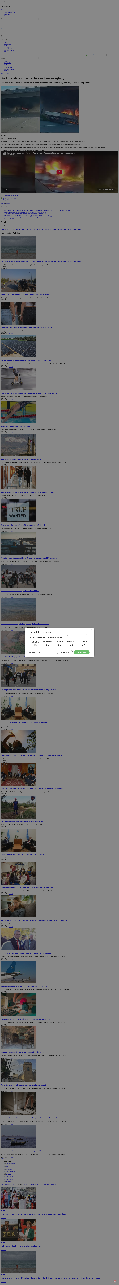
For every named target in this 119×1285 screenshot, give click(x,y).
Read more (59, 637)
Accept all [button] (82, 652)
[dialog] (59, 642)
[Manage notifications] (115, 1281)
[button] (35, 652)
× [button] (91, 629)
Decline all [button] (65, 652)
